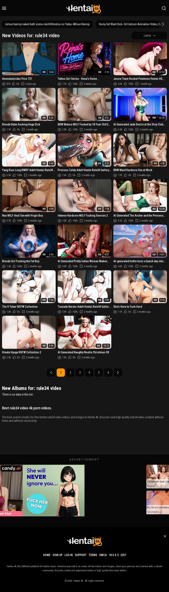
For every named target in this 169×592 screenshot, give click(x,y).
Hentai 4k (78, 580)
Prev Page (51, 372)
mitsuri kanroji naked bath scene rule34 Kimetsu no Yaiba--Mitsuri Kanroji (47, 24)
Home (46, 555)
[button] (162, 24)
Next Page (118, 372)
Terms (93, 555)
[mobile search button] (164, 8)
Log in (69, 555)
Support (81, 555)
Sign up (57, 555)
